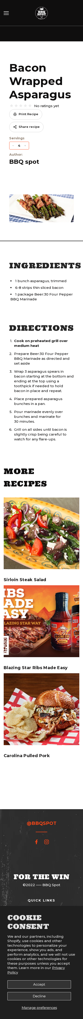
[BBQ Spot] (41, 12)
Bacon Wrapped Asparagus (40, 81)
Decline (39, 996)
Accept (39, 984)
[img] (36, 841)
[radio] (11, 106)
